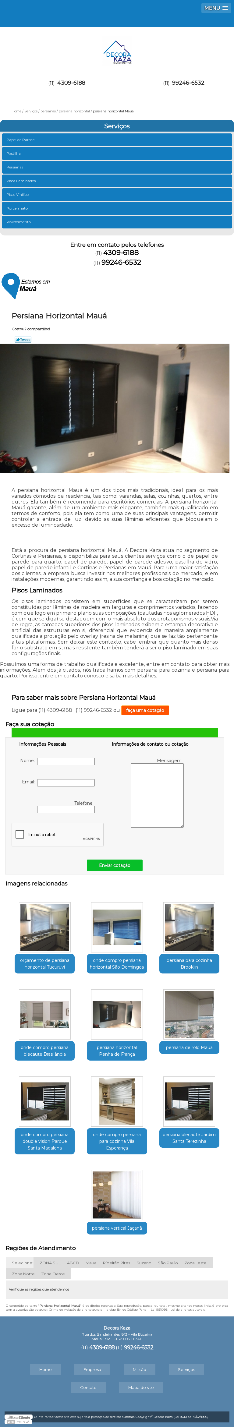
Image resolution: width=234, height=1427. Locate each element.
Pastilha (13, 153)
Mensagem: (170, 760)
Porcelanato (17, 208)
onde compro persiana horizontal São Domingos (117, 964)
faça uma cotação (145, 710)
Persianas (14, 167)
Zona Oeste (53, 1273)
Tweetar (23, 340)
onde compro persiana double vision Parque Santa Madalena (45, 1141)
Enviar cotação (114, 865)
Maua (91, 1262)
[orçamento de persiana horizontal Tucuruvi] (44, 924)
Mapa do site (141, 1387)
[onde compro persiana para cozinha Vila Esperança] (116, 1098)
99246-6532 (188, 82)
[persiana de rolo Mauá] (189, 1011)
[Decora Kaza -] (117, 48)
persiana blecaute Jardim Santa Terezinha (189, 1138)
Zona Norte (23, 1273)
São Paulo (168, 1262)
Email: (29, 782)
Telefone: (84, 803)
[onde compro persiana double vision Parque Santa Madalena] (44, 1098)
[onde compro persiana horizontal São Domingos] (116, 924)
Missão (139, 1369)
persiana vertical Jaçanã (117, 1228)
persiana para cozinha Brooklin (189, 964)
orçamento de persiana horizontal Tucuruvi (44, 964)
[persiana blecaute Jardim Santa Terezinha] (189, 1098)
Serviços (117, 126)
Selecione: (22, 1262)
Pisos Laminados (21, 180)
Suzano (143, 1262)
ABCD (73, 1262)
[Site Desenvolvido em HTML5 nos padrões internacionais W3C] (18, 1421)
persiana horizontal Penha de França (117, 1051)
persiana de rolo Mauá (189, 1047)
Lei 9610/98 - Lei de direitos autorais (178, 1310)
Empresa (92, 1369)
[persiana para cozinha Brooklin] (189, 924)
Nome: (28, 760)
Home (45, 1369)
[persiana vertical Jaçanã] (116, 1192)
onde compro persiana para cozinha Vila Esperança (117, 1141)
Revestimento (18, 222)
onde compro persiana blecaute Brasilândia (45, 1051)
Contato (88, 1387)
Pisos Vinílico (17, 194)
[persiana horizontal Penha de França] (116, 1011)
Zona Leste (195, 1262)
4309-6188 (71, 82)
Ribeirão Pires (116, 1262)
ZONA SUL (50, 1262)
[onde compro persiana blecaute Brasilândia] (44, 1011)
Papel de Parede (20, 139)
